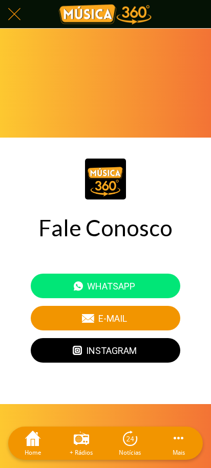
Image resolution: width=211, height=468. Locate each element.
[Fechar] (14, 14)
